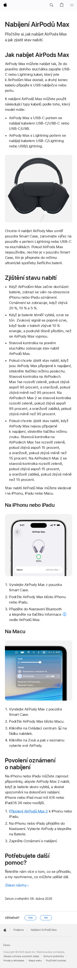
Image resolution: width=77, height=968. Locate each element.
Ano (30, 917)
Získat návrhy (16, 885)
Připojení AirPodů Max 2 (28, 811)
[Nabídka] (72, 5)
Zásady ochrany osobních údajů (21, 956)
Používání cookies (56, 960)
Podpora (18, 929)
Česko (6, 945)
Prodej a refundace (13, 960)
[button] (51, 5)
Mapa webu (35, 960)
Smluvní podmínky (53, 956)
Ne (46, 917)
